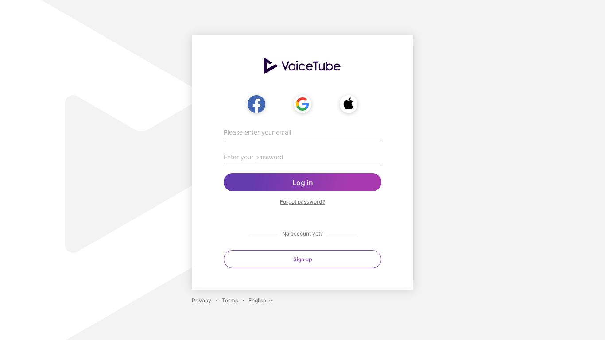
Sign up (302, 259)
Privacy (201, 300)
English (257, 300)
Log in (302, 182)
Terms (230, 300)
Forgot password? (302, 201)
